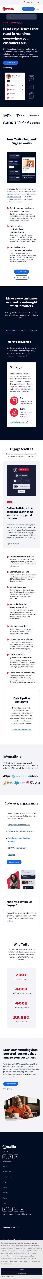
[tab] (10, 331)
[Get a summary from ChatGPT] (5, 1157)
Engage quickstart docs (19, 825)
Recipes (11, 855)
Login (37, 2)
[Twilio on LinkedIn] (16, 1209)
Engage (10, 17)
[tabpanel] (21, 383)
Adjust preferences (21, 1273)
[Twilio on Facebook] (5, 1209)
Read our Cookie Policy (8, 1276)
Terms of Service (8, 1264)
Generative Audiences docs (21, 831)
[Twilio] (8, 9)
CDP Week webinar (17, 848)
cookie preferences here (27, 1256)
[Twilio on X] (10, 1209)
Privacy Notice (18, 1261)
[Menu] (37, 8)
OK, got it (21, 1269)
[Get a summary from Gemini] (10, 1157)
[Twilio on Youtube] (22, 1209)
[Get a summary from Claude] (16, 1157)
